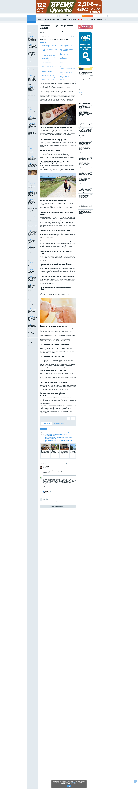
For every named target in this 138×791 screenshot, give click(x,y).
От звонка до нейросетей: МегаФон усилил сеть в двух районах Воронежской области (32, 296)
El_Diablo (46, 491)
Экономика (32, 191)
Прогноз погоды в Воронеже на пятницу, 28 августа (32, 118)
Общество (31, 75)
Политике (74, 782)
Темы (87, 19)
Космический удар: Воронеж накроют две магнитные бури (32, 303)
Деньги (31, 51)
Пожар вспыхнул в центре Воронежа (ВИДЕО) (31, 241)
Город (58, 19)
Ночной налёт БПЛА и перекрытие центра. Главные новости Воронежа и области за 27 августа (32, 134)
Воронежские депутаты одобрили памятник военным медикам (32, 209)
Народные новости (49, 19)
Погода (64, 19)
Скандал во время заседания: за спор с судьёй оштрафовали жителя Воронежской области (32, 249)
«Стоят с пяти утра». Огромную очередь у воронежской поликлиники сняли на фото (32, 217)
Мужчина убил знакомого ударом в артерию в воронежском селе (32, 333)
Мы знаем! (99, 19)
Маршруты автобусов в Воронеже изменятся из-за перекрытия (32, 158)
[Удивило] (52, 418)
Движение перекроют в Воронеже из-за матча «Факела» (32, 264)
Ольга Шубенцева (46, 466)
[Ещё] (105, 19)
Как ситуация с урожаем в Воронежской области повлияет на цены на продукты (32, 194)
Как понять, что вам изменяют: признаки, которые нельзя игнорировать (32, 151)
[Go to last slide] (40, 451)
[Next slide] (76, 451)
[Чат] (135, 781)
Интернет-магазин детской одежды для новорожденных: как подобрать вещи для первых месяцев (32, 342)
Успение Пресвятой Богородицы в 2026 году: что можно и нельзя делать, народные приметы (32, 30)
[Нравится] (42, 418)
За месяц (90, 68)
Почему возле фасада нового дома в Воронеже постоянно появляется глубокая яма (32, 70)
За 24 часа (81, 68)
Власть (31, 308)
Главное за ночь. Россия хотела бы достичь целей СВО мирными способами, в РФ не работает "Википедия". (32, 78)
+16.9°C (69, 16)
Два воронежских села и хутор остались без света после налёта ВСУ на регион (32, 62)
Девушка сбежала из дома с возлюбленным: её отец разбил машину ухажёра (32, 287)
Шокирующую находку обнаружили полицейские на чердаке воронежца (32, 126)
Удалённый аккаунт (46, 476)
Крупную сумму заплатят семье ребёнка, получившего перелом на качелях (32, 186)
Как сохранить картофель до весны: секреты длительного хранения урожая (32, 178)
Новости (39, 19)
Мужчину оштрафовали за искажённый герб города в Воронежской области (32, 319)
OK (69, 786)
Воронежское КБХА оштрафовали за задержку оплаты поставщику (31, 202)
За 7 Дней (85, 68)
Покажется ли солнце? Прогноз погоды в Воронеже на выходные (32, 46)
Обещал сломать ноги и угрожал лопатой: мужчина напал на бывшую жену (32, 104)
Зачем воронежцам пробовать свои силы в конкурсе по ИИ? (32, 326)
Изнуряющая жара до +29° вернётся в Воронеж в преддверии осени (32, 165)
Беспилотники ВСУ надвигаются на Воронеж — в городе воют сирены (32, 89)
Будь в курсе (32, 230)
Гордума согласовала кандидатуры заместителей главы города (32, 311)
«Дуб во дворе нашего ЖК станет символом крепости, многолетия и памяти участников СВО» (32, 233)
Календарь (31, 27)
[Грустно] (56, 418)
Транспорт (31, 156)
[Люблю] (49, 418)
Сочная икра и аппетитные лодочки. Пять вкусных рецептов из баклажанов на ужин (32, 225)
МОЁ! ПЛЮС (80, 19)
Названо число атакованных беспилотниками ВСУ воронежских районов (32, 39)
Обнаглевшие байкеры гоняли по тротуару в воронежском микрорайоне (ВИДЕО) (32, 279)
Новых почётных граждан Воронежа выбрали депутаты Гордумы (31, 257)
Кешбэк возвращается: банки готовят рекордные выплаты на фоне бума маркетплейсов (32, 54)
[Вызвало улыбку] (45, 418)
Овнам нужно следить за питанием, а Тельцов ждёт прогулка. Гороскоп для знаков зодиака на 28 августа (32, 143)
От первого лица (40, 22)
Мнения (93, 19)
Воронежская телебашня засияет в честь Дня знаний (32, 111)
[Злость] (59, 418)
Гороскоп (31, 139)
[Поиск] (109, 19)
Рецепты (31, 222)
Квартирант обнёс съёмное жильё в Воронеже (31, 271)
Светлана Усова (46, 498)
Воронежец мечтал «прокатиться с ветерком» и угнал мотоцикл (31, 97)
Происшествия (72, 19)
